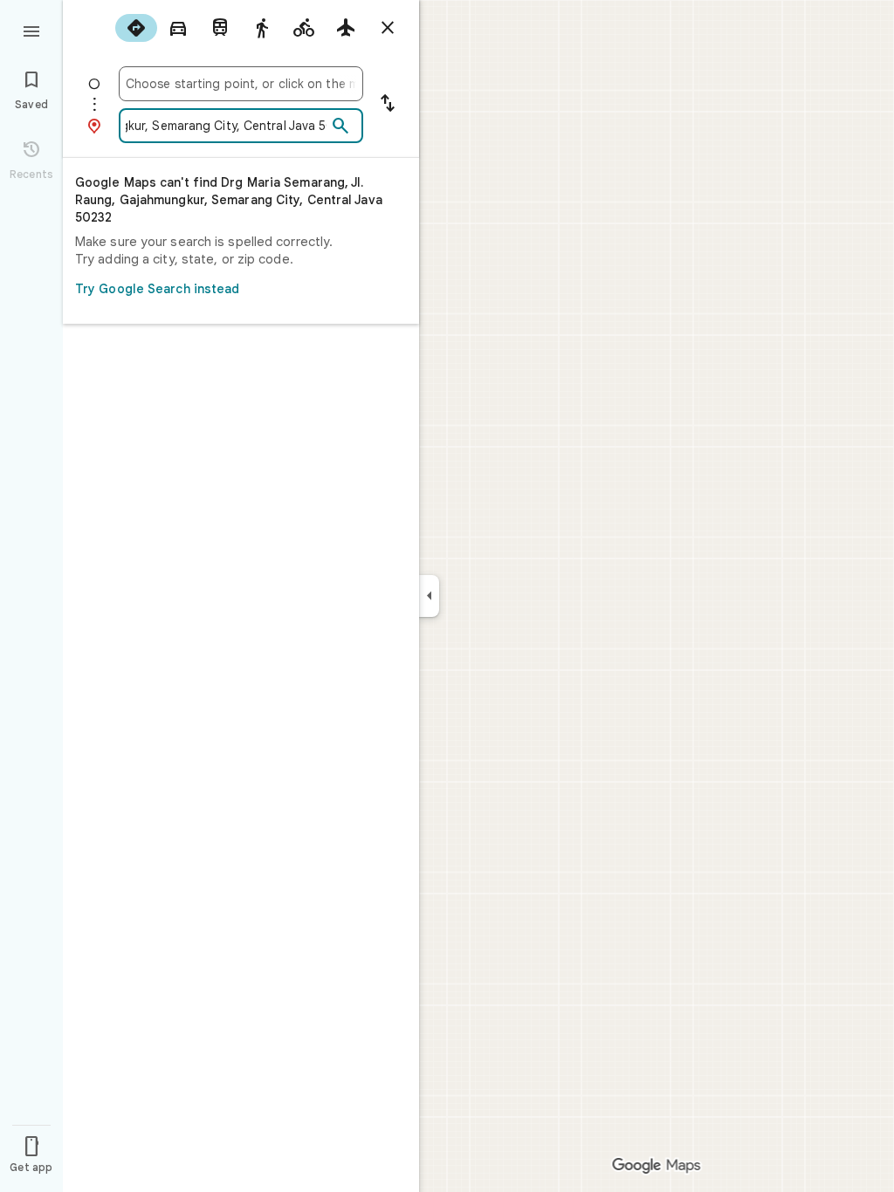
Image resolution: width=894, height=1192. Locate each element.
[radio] (136, 27)
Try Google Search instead (157, 289)
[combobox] (241, 83)
